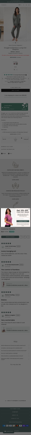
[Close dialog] (29, 209)
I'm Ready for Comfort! (23, 221)
